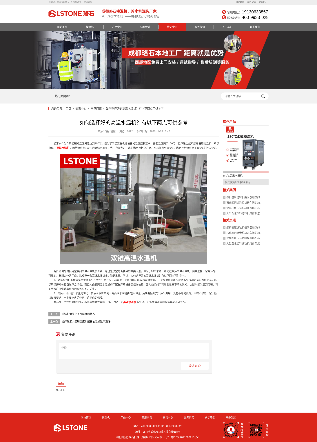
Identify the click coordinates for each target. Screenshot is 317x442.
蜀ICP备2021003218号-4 (184, 437)
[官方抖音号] (231, 430)
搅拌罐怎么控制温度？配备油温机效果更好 (86, 321)
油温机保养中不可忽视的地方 (78, 313)
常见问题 (96, 108)
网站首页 (62, 26)
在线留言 (251, 2)
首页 (68, 108)
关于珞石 (227, 26)
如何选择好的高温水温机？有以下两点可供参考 (135, 108)
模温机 (90, 26)
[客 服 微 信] (256, 430)
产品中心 (117, 26)
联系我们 (255, 26)
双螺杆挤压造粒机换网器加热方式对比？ (249, 207)
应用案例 (145, 26)
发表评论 (195, 366)
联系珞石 (263, 2)
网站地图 (240, 2)
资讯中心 (172, 26)
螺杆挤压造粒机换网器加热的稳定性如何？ (250, 197)
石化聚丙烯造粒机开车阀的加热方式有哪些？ (252, 202)
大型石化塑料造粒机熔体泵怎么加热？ (248, 213)
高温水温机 (63, 147)
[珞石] (71, 18)
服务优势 (200, 26)
